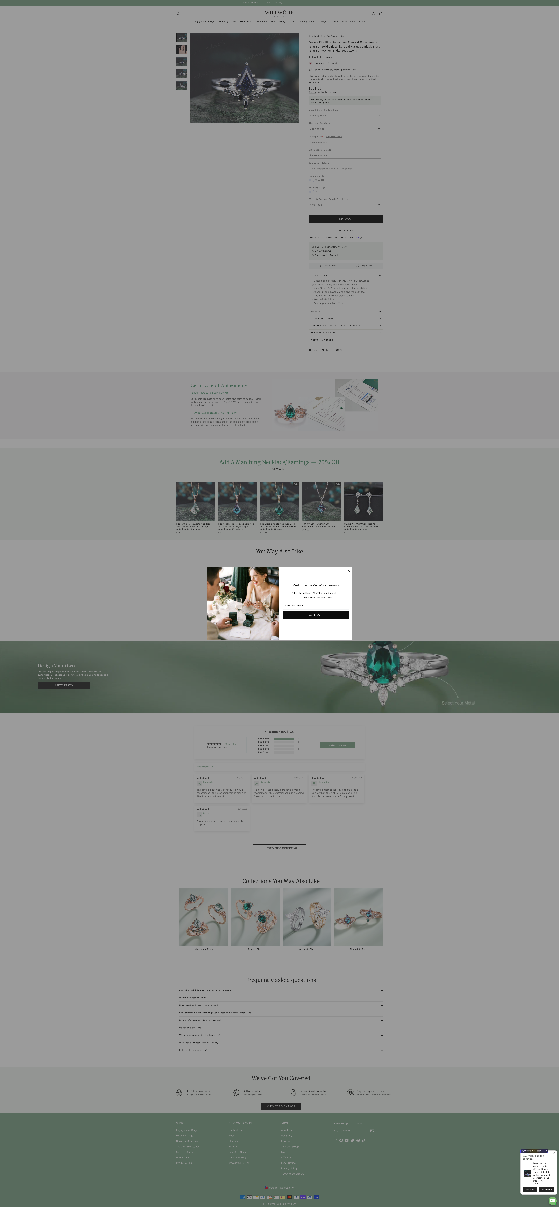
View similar (530, 1189)
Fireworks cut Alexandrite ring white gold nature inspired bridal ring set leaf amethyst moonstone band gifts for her (542, 1172)
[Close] (348, 570)
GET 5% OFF (316, 615)
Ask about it (547, 1189)
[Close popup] (554, 1153)
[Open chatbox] (553, 1201)
